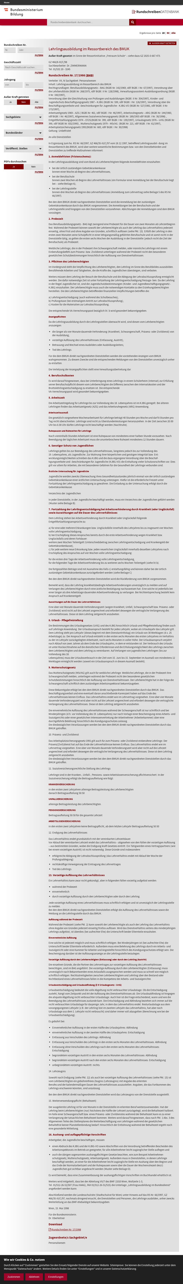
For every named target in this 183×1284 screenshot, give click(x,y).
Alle (173, 33)
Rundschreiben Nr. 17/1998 (66, 1229)
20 (163, 33)
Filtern (39, 55)
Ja (10, 102)
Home (6, 2)
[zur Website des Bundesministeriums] (23, 14)
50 (168, 33)
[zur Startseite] (155, 12)
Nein (23, 102)
